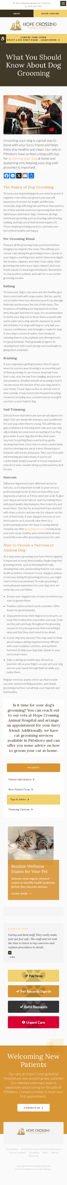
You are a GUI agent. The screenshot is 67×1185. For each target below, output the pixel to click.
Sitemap (54, 1152)
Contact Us (32, 1107)
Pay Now (36, 976)
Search (45, 1152)
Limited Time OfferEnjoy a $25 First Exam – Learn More (32, 38)
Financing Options (19, 809)
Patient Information (20, 779)
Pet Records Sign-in (35, 991)
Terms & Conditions (17, 1152)
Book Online (50, 13)
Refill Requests (35, 1007)
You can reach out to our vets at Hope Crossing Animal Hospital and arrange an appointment (33, 718)
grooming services (35, 528)
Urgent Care (35, 1022)
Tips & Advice (18, 799)
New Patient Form (19, 789)
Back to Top (33, 1156)
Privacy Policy (12, 1149)
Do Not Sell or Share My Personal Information (41, 1149)
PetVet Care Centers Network (38, 1169)
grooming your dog (23, 158)
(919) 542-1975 (34, 6)
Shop (16, 13)
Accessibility (34, 1152)
